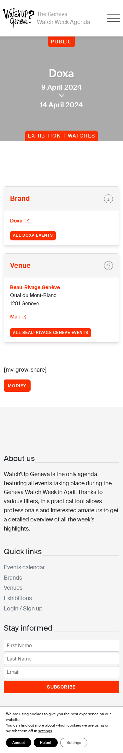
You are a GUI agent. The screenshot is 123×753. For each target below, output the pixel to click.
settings (45, 730)
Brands (13, 578)
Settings (74, 742)
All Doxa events (33, 235)
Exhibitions (18, 598)
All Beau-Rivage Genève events (50, 332)
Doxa (17, 220)
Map (15, 316)
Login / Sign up (23, 608)
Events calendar (24, 567)
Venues (13, 588)
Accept (18, 742)
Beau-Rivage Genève (35, 287)
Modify (17, 385)
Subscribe (61, 687)
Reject (45, 742)
